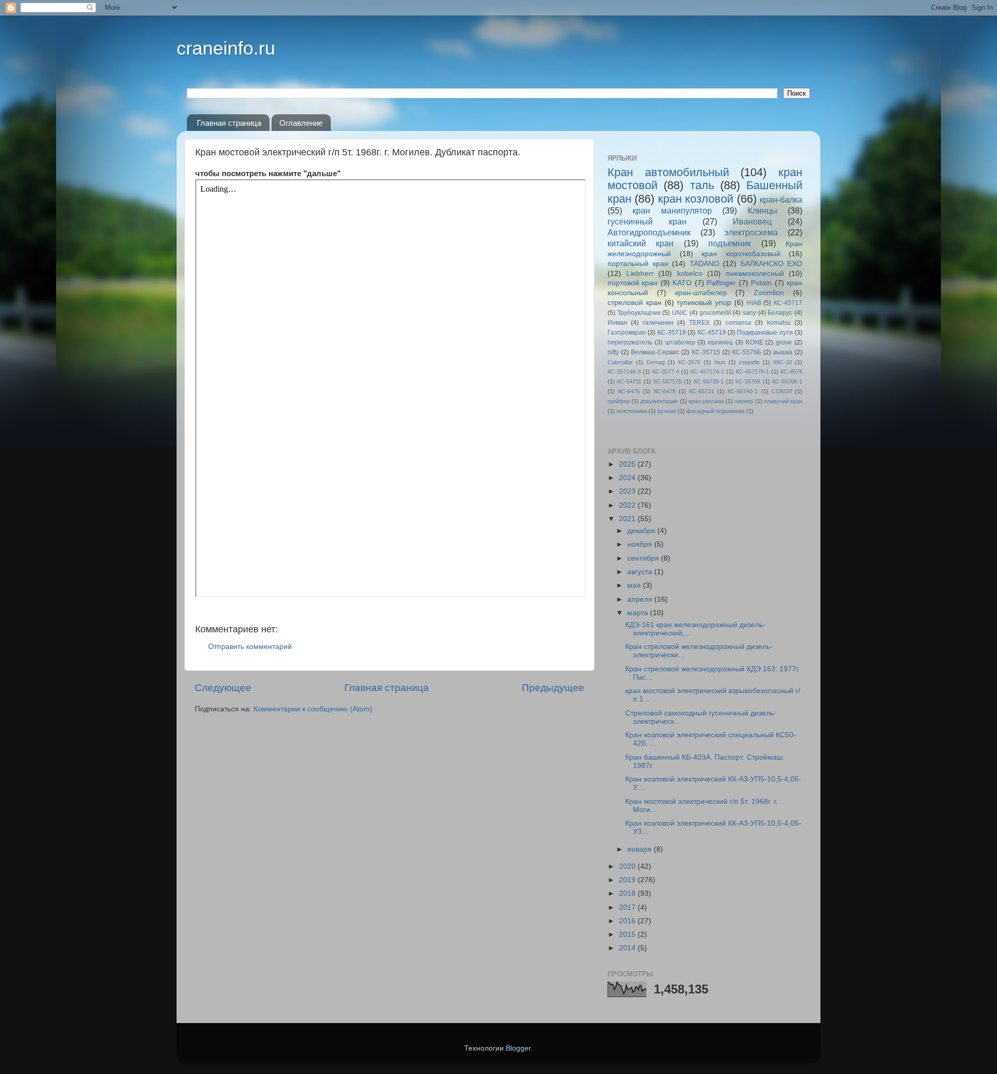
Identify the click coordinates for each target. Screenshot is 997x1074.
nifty (613, 352)
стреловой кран (635, 303)
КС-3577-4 (665, 371)
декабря (642, 531)
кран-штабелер (701, 293)
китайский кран (640, 243)
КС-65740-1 (742, 391)
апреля (640, 599)
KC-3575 (689, 362)
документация (659, 401)
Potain (761, 283)
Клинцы (762, 210)
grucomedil (715, 312)
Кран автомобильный (668, 172)
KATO (682, 283)
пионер (743, 401)
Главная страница (229, 122)
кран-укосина (706, 401)
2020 (628, 866)
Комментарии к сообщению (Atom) (312, 709)
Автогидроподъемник (649, 232)
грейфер (619, 401)
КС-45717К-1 (752, 371)
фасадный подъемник (715, 411)
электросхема (751, 232)
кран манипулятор (671, 210)
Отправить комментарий (250, 647)
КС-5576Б (746, 352)
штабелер (680, 342)
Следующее (223, 687)
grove (784, 342)
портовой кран (632, 283)
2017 (628, 907)
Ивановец (752, 221)
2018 (628, 893)
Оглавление (300, 122)
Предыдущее (553, 687)
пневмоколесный (755, 273)
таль (702, 185)
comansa (738, 322)
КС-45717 (788, 303)
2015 (628, 934)
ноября (640, 544)
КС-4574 (791, 371)
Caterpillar (620, 362)
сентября (644, 558)
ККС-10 (782, 362)
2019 (628, 880)
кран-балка (781, 199)
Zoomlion (768, 293)
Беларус (779, 312)
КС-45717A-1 (707, 371)
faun (720, 362)
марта (638, 613)
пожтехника (631, 411)
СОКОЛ (782, 391)
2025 (628, 464)
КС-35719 (671, 332)
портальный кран (638, 264)
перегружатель (630, 342)
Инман (617, 322)
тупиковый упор (704, 303)
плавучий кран (783, 401)
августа (640, 572)
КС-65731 (701, 391)
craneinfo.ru (226, 48)
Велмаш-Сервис (655, 352)
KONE (754, 342)
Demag (655, 362)
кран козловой (695, 198)
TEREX (699, 322)
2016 (628, 921)
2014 (628, 948)
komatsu (779, 322)
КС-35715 (706, 352)
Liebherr (640, 273)
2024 (628, 478)
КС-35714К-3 (624, 371)
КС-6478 (665, 391)
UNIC (680, 312)
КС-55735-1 (709, 381)
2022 (628, 505)
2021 (628, 519)
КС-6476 (629, 391)
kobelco (690, 273)
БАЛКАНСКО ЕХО (771, 264)
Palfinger (721, 283)
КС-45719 (711, 332)
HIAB (754, 303)
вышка (782, 352)
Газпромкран (627, 332)
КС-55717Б (667, 381)
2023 (628, 491)
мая (635, 585)
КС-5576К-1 (787, 381)
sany (749, 312)
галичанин (658, 322)
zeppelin (749, 362)
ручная (666, 411)
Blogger (518, 1048)
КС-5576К (747, 381)
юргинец (720, 342)
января (640, 849)
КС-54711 (629, 381)
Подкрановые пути (764, 332)
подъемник (729, 243)
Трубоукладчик (639, 312)
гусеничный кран (647, 221)
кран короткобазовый (741, 254)
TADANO (704, 264)
